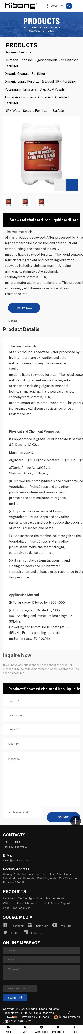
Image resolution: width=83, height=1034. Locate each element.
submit (12, 998)
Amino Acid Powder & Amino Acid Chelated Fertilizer (37, 100)
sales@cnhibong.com (16, 860)
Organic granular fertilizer (25, 73)
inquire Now (24, 308)
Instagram (41, 925)
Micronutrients (55, 898)
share (13, 321)
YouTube (66, 925)
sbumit (63, 817)
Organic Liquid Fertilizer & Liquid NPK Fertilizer (40, 81)
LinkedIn (36, 933)
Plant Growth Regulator (57, 903)
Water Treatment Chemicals (20, 903)
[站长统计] (12, 1016)
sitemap (74, 1017)
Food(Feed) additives (16, 907)
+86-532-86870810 (15, 846)
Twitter (15, 933)
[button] (72, 185)
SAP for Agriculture (30, 898)
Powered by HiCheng (35, 1016)
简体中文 (57, 6)
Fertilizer (8, 898)
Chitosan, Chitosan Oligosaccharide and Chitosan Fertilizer (41, 63)
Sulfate (58, 110)
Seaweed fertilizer (19, 52)
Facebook (17, 925)
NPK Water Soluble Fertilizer (27, 110)
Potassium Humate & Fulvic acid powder (35, 89)
